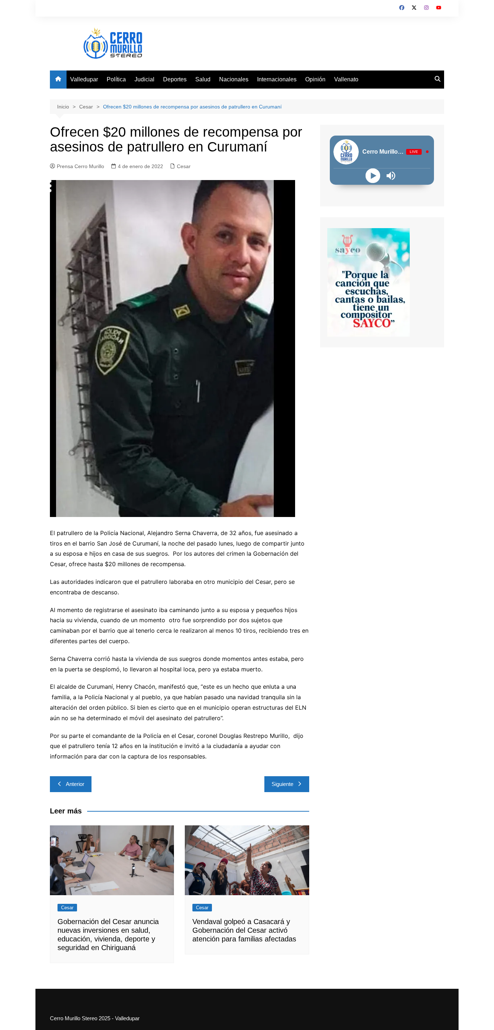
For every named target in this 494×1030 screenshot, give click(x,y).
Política (116, 79)
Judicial (144, 79)
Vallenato (346, 79)
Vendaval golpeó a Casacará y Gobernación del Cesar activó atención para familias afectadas (244, 930)
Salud (202, 79)
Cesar (184, 166)
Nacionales (233, 79)
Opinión (315, 79)
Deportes (175, 79)
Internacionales (277, 79)
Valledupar (84, 79)
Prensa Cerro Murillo (80, 166)
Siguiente (282, 784)
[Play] (373, 175)
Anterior (75, 784)
